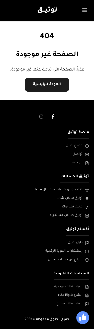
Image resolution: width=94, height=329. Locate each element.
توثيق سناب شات (69, 198)
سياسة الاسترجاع (69, 304)
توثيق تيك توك (72, 207)
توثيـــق (47, 10)
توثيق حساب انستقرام (66, 215)
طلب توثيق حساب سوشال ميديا (58, 190)
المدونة (77, 163)
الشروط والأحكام (70, 295)
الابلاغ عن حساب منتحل (65, 260)
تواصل (77, 154)
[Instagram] (41, 116)
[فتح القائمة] (84, 10)
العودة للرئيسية (47, 85)
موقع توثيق (74, 146)
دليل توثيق (75, 242)
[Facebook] (52, 116)
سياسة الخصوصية (68, 286)
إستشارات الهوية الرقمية (63, 251)
